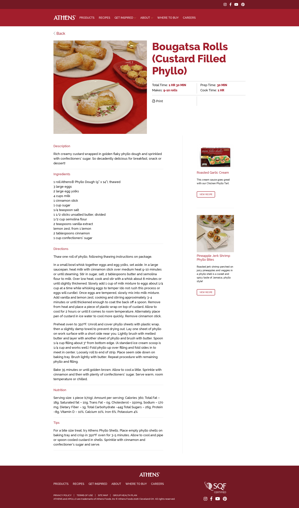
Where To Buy (168, 17)
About (145, 17)
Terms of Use (85, 495)
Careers (189, 17)
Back (60, 33)
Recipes (104, 17)
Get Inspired (124, 17)
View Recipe (206, 194)
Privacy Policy (62, 495)
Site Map (103, 495)
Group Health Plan (125, 495)
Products (86, 17)
